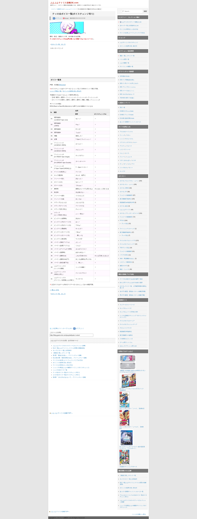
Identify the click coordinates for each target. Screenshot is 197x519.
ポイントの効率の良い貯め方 (72, 91)
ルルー (135, 142)
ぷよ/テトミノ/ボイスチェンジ (129, 42)
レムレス (129, 157)
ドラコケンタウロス (126, 142)
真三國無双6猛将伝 (125, 232)
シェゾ (122, 139)
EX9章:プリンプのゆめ (126, 114)
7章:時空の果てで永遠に (127, 98)
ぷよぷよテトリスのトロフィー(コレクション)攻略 (69, 345)
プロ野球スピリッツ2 (126, 339)
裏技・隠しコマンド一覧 (127, 56)
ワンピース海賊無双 (126, 251)
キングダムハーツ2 (125, 308)
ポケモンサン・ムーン (126, 184)
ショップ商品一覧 (55, 91)
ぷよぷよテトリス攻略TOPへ (62, 413)
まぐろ (127, 153)
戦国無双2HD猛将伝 (126, 331)
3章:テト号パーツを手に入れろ (129, 83)
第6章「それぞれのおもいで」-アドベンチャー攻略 (69, 377)
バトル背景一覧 (124, 59)
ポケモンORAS (124, 188)
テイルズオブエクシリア (127, 244)
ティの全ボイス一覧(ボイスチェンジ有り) (66, 372)
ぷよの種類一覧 (124, 63)
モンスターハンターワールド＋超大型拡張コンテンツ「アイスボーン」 (132, 447)
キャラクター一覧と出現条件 (62, 350)
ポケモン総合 (124, 206)
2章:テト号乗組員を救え (127, 80)
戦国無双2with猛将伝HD (127, 202)
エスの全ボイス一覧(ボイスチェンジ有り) (66, 375)
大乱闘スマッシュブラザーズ (128, 466)
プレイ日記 (124, 223)
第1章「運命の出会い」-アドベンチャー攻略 (67, 355)
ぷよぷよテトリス (70, 9)
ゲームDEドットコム (126, 342)
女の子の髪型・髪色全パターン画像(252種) (132, 291)
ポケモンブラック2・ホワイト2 (129, 213)
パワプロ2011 (124, 255)
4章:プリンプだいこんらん (128, 87)
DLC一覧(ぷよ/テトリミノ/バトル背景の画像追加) (69, 348)
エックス (122, 171)
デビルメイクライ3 (125, 328)
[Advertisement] (65, 62)
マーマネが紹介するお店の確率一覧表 (131, 279)
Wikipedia (62, 85)
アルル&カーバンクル (126, 131)
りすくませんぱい (125, 160)
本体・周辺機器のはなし (127, 258)
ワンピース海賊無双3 (126, 195)
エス (129, 164)
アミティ (122, 146)
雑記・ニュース (124, 269)
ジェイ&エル (123, 167)
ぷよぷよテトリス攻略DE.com (64, 3)
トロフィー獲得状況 (126, 262)
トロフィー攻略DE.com (57, 9)
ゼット (131, 167)
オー (125, 164)
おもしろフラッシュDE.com (128, 346)
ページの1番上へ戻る (139, 514)
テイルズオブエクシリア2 (127, 240)
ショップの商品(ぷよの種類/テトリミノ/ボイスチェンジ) (71, 367)
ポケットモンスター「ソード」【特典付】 (132, 408)
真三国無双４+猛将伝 (126, 335)
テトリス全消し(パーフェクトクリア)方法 (132, 33)
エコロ (134, 160)
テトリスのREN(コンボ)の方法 (63, 365)
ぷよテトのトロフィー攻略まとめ (131, 22)
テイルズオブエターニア (127, 321)
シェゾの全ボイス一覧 (60, 370)
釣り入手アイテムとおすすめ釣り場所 (131, 282)
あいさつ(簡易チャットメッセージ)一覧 (131, 491)
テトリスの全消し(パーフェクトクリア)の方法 (68, 360)
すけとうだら (129, 139)
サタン (129, 135)
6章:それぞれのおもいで (127, 94)
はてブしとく (59, 18)
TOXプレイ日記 (124, 247)
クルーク (129, 146)
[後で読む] (66, 18)
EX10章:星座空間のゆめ (127, 118)
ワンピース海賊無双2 (126, 217)
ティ (121, 164)
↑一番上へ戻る (54, 290)
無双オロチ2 (123, 265)
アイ (133, 164)
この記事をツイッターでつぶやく (62, 328)
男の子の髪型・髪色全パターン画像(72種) (132, 295)
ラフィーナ (127, 149)
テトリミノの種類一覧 (126, 66)
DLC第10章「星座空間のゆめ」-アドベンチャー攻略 (70, 358)
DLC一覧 (122, 107)
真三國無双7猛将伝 (125, 199)
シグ (121, 149)
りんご (122, 153)
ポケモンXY (123, 191)
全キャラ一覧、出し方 (58, 44)
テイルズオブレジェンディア (128, 324)
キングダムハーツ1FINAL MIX (129, 312)
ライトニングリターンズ (127, 228)
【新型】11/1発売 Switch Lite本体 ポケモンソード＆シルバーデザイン (132, 371)
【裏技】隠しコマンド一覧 (61, 353)
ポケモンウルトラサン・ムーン (129, 181)
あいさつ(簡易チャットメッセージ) (130, 122)
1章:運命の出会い (125, 76)
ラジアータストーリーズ (127, 304)
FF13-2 (122, 220)
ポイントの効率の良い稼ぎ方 (128, 46)
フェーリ (122, 157)
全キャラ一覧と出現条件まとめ (129, 25)
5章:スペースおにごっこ (127, 90)
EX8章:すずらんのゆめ (126, 111)
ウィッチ (122, 135)
